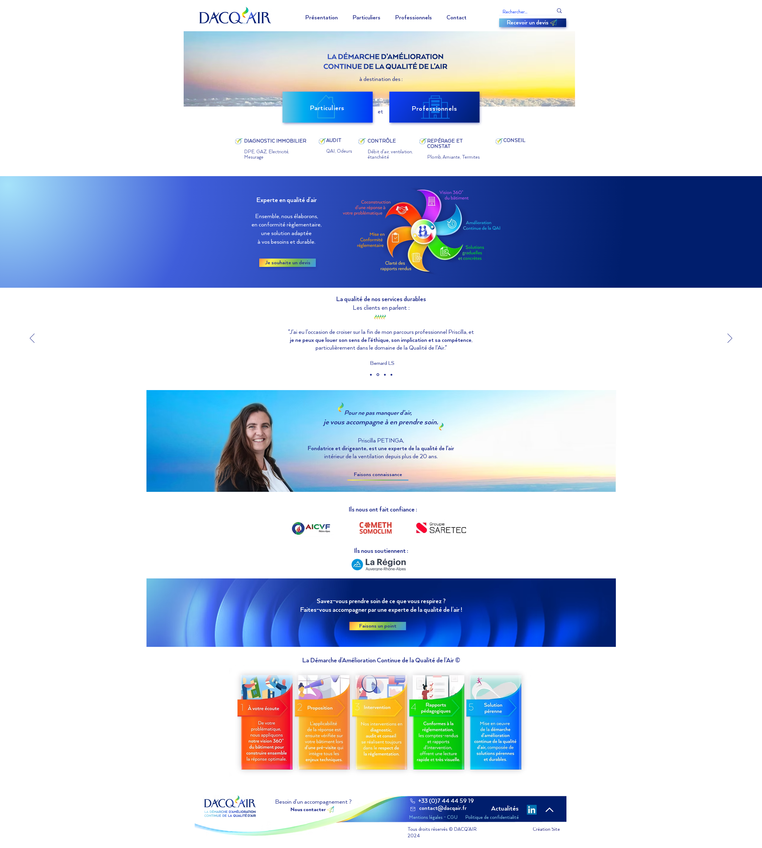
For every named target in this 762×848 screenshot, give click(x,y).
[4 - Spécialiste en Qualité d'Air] (391, 375)
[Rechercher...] (559, 11)
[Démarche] (381, 99)
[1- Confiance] (371, 375)
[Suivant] (729, 339)
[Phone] (412, 801)
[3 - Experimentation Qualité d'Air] (385, 375)
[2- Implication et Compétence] (378, 374)
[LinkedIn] (532, 810)
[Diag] (376, 100)
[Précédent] (32, 339)
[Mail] (413, 809)
